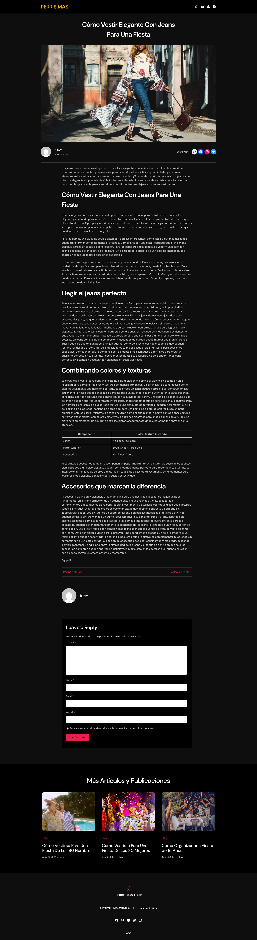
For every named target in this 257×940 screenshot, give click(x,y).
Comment (72, 642)
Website (70, 712)
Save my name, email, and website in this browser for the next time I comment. (112, 728)
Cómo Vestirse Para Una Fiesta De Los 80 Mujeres (126, 848)
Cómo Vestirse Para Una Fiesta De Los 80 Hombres (67, 848)
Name (70, 680)
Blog (46, 838)
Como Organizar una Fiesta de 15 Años (187, 848)
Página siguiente (179, 572)
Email (70, 696)
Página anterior (72, 572)
